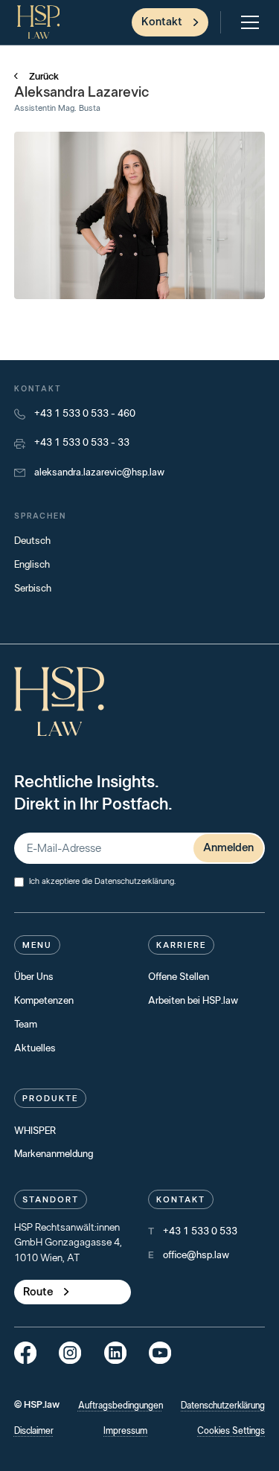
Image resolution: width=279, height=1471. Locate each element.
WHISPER (35, 1131)
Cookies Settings (231, 1430)
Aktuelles (35, 1048)
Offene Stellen (178, 977)
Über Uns (34, 977)
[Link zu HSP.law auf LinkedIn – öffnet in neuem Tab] (115, 1353)
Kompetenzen (44, 1001)
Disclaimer (34, 1430)
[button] (247, 22)
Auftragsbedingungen (120, 1405)
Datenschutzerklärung (134, 881)
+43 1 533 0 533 (200, 1231)
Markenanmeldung (53, 1154)
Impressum (125, 1430)
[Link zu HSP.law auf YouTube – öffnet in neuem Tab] (160, 1353)
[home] (39, 22)
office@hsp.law (196, 1255)
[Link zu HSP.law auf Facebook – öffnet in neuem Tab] (25, 1353)
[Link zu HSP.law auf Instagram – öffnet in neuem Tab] (70, 1353)
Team (25, 1024)
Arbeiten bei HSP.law (193, 1001)
